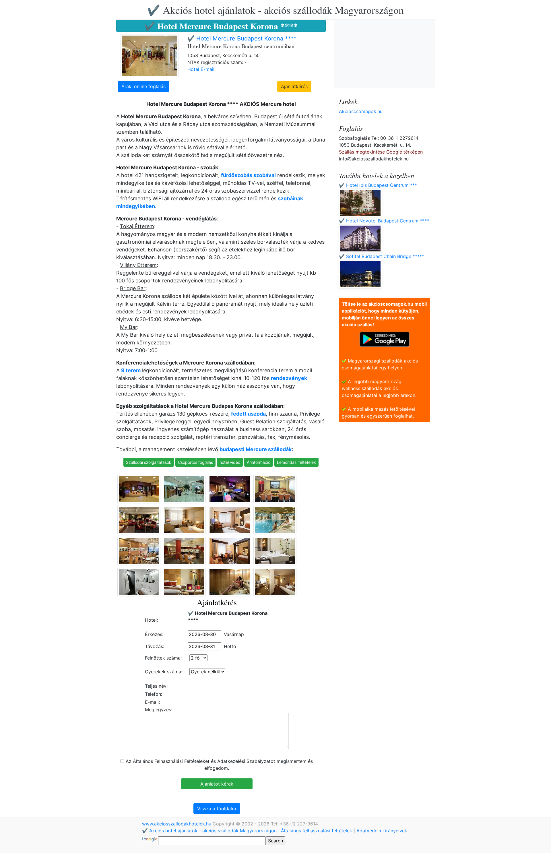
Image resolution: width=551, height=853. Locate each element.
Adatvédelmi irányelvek (381, 830)
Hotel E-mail (200, 69)
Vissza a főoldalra (216, 808)
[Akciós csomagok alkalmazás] (384, 339)
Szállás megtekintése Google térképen (381, 152)
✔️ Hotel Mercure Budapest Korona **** (241, 38)
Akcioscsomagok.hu (361, 111)
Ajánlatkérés (294, 86)
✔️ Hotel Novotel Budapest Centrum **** (384, 221)
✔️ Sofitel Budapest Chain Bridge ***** (381, 256)
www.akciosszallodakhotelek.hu (177, 824)
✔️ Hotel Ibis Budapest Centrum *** (378, 185)
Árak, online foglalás (143, 86)
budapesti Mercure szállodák (256, 449)
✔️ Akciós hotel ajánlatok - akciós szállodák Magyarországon (275, 10)
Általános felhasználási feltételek (316, 830)
